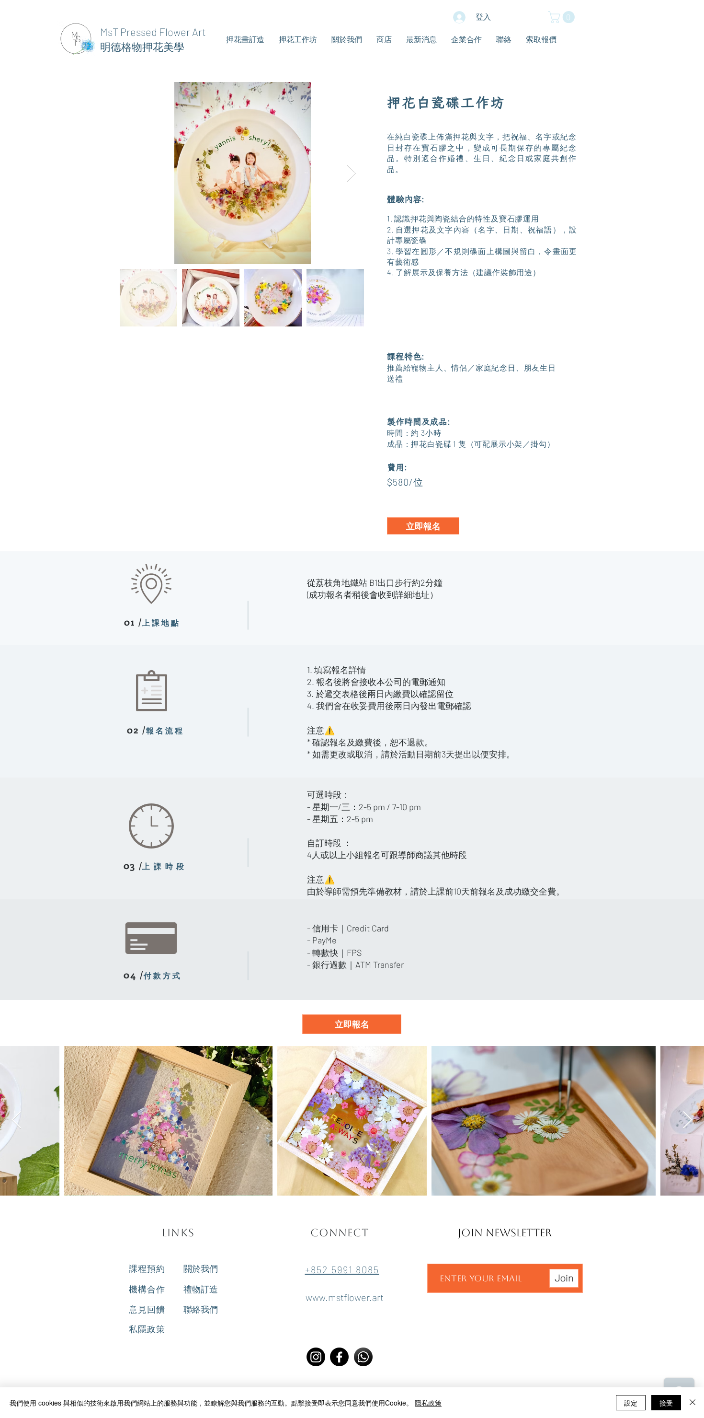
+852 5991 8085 (342, 1269)
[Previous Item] (16, 1120)
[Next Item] (351, 173)
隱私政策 (428, 1402)
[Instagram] (316, 1357)
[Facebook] (339, 1357)
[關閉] (692, 1402)
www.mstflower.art (345, 1297)
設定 (630, 1402)
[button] (563, 17)
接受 (666, 1402)
